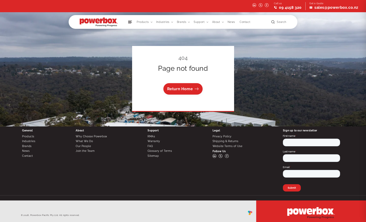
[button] (144, 22)
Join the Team (85, 151)
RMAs (151, 136)
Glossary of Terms (160, 151)
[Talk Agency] (250, 214)
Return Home (180, 89)
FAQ (150, 146)
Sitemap (153, 155)
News (26, 151)
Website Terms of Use (227, 146)
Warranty (154, 141)
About (216, 21)
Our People (83, 146)
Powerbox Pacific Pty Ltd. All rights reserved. (55, 215)
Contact (27, 155)
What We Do (84, 141)
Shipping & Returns (225, 141)
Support (199, 21)
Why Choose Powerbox (91, 136)
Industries (162, 21)
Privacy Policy (222, 136)
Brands (181, 21)
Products (143, 21)
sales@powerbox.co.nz (336, 7)
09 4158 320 (290, 7)
